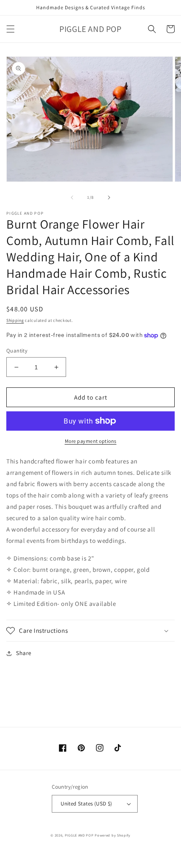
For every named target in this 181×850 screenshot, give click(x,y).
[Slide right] (109, 197)
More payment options (91, 441)
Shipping (15, 320)
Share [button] (24, 653)
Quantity (16, 350)
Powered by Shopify (112, 835)
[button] (10, 29)
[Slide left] (72, 197)
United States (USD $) (86, 803)
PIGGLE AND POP (79, 835)
